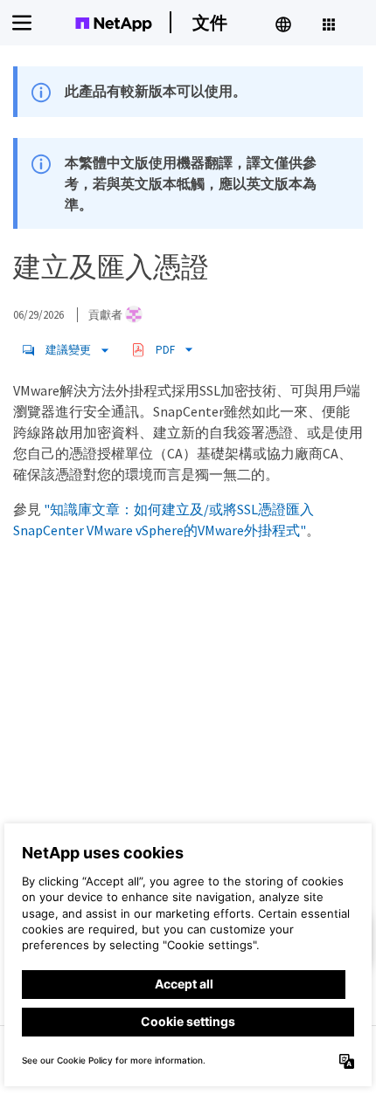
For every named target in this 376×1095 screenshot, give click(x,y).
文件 (209, 22)
